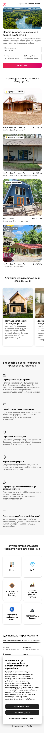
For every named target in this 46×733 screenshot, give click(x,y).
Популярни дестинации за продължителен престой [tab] (23, 640)
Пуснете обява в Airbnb (29, 3)
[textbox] (12, 58)
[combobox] (22, 50)
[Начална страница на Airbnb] (4, 3)
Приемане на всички (22, 707)
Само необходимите (22, 712)
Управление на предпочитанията (22, 718)
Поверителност (18, 726)
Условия (30, 726)
